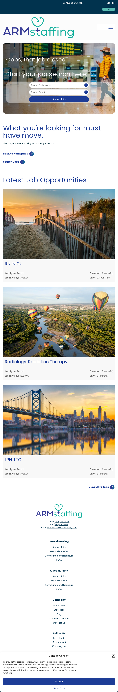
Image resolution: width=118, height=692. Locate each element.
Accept (59, 681)
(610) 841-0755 (61, 524)
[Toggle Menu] (110, 27)
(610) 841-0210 (62, 521)
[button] (113, 655)
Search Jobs (59, 99)
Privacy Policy (59, 688)
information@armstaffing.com (62, 527)
